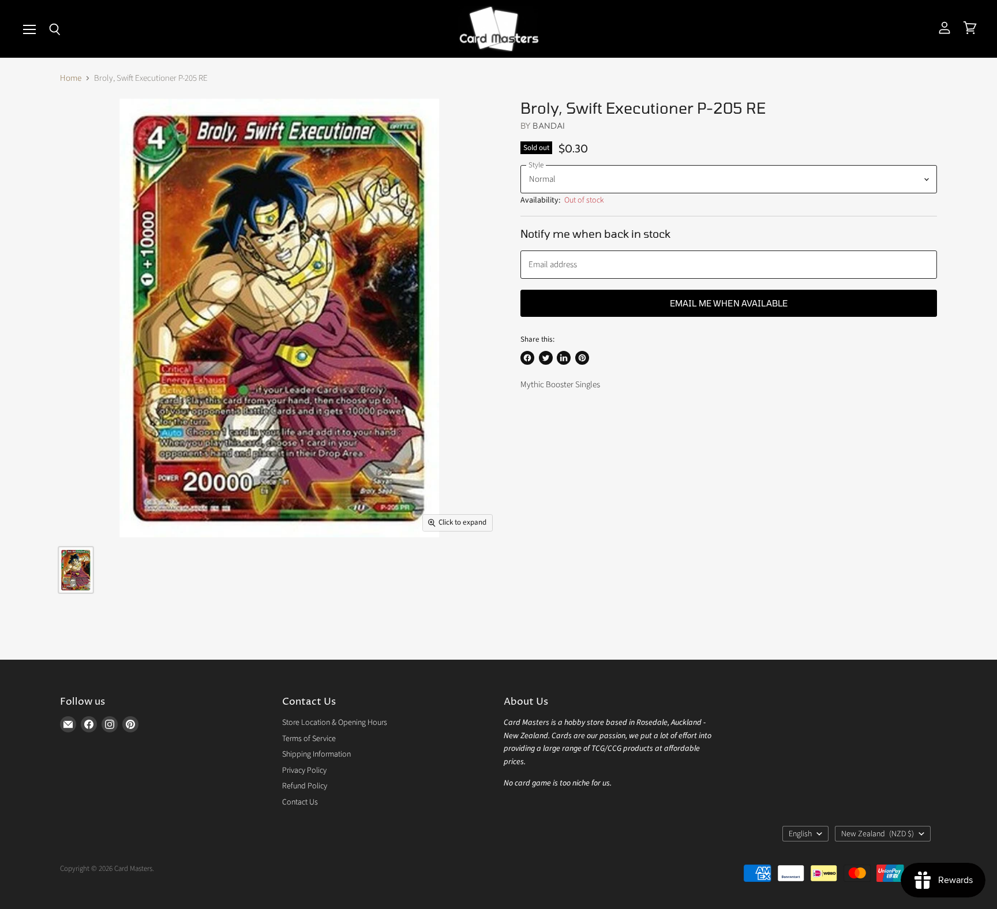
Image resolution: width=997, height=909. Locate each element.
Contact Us (300, 802)
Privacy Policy (304, 770)
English (800, 834)
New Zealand (877, 834)
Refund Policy (304, 786)
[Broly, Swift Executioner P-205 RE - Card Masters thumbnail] (76, 570)
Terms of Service (309, 739)
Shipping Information (316, 754)
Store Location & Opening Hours (334, 722)
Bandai (549, 125)
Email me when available (729, 303)
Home (70, 78)
